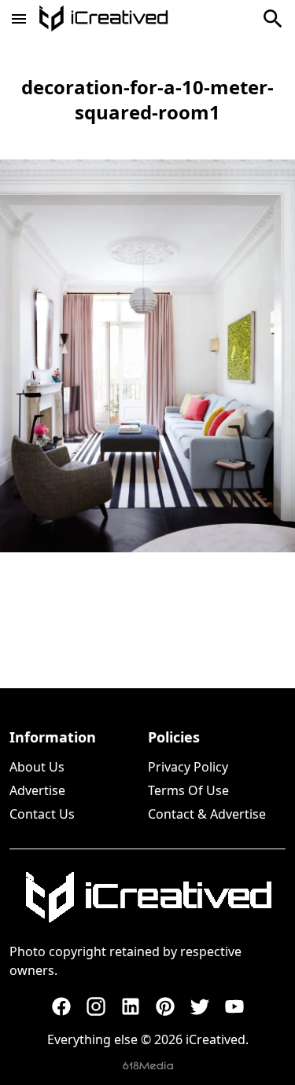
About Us (37, 766)
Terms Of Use (188, 790)
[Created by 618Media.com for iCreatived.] (148, 1065)
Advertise (37, 790)
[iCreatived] (147, 897)
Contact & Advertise (207, 814)
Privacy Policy (188, 766)
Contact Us (42, 814)
